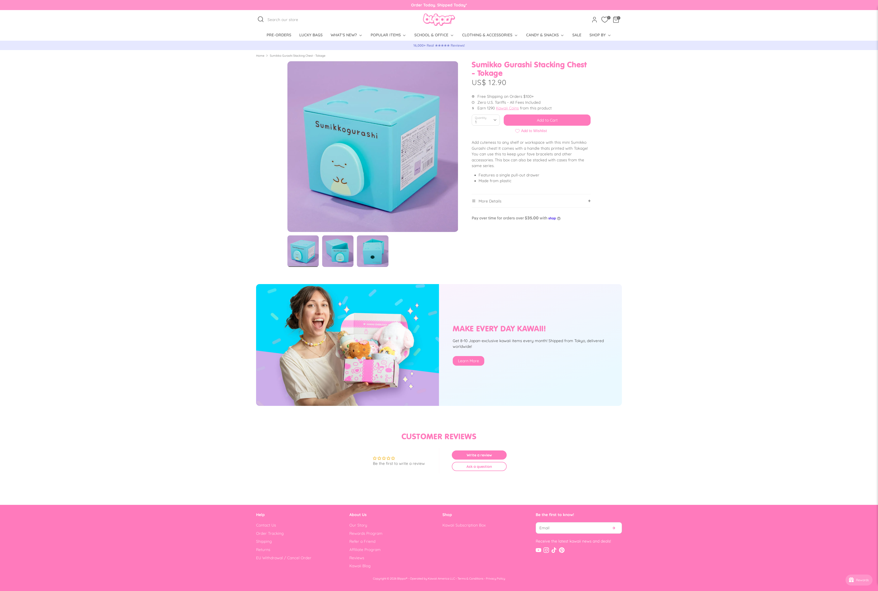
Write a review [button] (479, 455)
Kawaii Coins (507, 108)
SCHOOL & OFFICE (432, 34)
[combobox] (285, 20)
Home (260, 55)
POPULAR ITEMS (386, 34)
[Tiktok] (554, 550)
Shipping (264, 541)
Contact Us (266, 525)
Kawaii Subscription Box (464, 525)
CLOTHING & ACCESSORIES (488, 34)
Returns (263, 549)
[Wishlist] (605, 19)
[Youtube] (538, 550)
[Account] (594, 19)
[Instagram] (546, 550)
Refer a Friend (362, 541)
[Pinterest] (562, 550)
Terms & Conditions (470, 578)
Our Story (358, 525)
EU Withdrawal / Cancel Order (283, 557)
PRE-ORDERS (279, 34)
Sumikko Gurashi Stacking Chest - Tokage (297, 55)
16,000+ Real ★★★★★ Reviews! (439, 45)
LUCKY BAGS (311, 34)
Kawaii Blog (360, 565)
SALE (576, 34)
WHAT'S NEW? (344, 34)
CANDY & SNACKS (543, 34)
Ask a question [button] (479, 466)
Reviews (356, 557)
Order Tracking (270, 533)
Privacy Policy (495, 578)
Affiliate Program (365, 549)
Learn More (468, 360)
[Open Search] (260, 19)
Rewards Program (366, 533)
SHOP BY (598, 34)
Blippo (401, 578)
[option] (439, 45)
